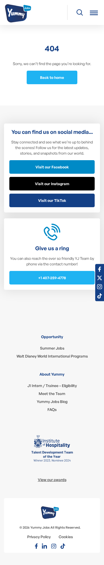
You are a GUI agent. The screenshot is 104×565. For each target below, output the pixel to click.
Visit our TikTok (52, 200)
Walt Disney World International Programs (52, 356)
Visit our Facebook (52, 167)
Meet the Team (52, 393)
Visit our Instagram (52, 183)
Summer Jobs (52, 348)
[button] (94, 12)
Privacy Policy (39, 536)
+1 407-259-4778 (52, 277)
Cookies (66, 536)
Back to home (52, 77)
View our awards (52, 479)
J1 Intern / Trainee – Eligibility (52, 385)
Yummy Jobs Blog (52, 401)
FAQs (52, 409)
